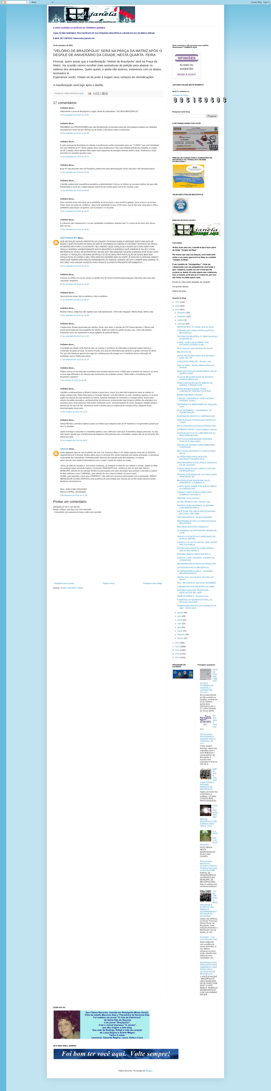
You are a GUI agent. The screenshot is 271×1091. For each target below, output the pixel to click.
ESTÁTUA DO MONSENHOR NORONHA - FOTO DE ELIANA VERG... (195, 440)
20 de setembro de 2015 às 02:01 (74, 266)
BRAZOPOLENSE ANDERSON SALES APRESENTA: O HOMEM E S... (193, 481)
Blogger (149, 1071)
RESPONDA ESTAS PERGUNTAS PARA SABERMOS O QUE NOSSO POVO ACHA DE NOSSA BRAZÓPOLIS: (208, 968)
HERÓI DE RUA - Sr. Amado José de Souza (195, 327)
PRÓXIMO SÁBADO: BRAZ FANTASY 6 (193, 554)
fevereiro (181, 634)
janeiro (180, 638)
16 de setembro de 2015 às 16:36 (74, 115)
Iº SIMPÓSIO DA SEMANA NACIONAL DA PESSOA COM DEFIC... (194, 601)
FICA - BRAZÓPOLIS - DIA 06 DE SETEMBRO (196, 583)
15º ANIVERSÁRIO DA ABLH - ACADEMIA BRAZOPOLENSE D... (195, 572)
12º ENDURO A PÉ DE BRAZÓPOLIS (193, 567)
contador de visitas (180, 95)
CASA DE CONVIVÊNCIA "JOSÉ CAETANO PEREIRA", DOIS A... (195, 399)
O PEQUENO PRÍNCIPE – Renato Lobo (194, 361)
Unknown (64, 449)
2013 (177, 647)
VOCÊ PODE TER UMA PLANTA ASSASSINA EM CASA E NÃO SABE (196, 512)
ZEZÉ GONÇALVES (68, 238)
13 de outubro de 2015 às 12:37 (74, 412)
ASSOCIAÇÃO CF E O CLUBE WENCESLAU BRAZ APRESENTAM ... (196, 434)
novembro (181, 316)
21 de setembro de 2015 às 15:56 (74, 315)
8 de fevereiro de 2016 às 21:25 (73, 495)
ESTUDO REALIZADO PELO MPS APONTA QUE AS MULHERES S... (195, 549)
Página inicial (108, 583)
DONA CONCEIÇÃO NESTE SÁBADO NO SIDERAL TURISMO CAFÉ (195, 384)
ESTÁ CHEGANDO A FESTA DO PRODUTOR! (196, 426)
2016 (177, 306)
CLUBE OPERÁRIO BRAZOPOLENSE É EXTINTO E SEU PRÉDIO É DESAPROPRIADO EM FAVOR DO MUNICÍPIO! (209, 903)
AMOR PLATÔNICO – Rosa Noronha (192, 596)
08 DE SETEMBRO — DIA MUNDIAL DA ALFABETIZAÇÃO (194, 411)
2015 (177, 310)
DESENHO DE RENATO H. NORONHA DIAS (196, 416)
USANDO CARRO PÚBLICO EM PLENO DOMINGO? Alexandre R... (194, 493)
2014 (177, 643)
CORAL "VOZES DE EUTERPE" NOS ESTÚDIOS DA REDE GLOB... (193, 343)
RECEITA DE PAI (184, 352)
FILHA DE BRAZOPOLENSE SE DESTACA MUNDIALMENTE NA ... (195, 378)
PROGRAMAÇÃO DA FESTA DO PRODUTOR (196, 564)
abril (179, 627)
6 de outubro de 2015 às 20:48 (73, 380)
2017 (177, 302)
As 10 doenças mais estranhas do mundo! (195, 348)
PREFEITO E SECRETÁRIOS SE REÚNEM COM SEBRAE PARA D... (195, 506)
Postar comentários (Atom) (72, 588)
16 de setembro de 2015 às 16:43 (74, 157)
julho (179, 616)
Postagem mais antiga (152, 583)
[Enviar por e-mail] (94, 93)
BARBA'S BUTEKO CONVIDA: (190, 395)
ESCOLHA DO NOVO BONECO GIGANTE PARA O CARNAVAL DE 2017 (207, 739)
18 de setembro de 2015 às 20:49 (74, 211)
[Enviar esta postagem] (89, 93)
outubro (180, 320)
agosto (180, 613)
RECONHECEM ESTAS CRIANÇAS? (193, 527)
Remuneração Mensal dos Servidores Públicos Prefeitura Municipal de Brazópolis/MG (208, 866)
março (180, 631)
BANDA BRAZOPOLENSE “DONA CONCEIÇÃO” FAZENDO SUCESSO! (194, 390)
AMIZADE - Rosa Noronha (188, 498)
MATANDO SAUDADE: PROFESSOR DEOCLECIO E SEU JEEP (193, 591)
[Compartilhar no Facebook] (103, 93)
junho (180, 620)
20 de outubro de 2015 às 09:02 (74, 440)
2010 (177, 657)
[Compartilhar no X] (100, 93)
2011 (177, 654)
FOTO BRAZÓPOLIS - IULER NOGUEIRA (194, 517)
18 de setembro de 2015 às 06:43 (74, 190)
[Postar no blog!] (97, 93)
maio (179, 624)
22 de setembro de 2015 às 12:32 (74, 336)
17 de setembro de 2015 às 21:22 (74, 172)
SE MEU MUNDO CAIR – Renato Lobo (193, 502)
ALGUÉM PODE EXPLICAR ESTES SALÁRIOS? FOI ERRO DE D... (192, 458)
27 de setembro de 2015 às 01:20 (74, 359)
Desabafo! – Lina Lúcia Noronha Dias (208, 938)
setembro (181, 324)
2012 (177, 650)
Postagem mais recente (64, 583)
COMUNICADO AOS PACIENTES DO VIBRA (196, 587)
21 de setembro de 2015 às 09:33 (74, 300)
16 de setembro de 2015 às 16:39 (74, 133)
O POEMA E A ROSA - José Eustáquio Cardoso (197, 429)
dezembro (181, 313)
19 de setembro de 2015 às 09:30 (74, 229)
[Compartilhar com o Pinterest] (106, 93)
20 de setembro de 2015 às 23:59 (74, 284)
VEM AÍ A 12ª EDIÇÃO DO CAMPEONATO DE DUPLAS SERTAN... (196, 537)
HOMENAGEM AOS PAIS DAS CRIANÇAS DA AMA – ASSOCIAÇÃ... (196, 607)
